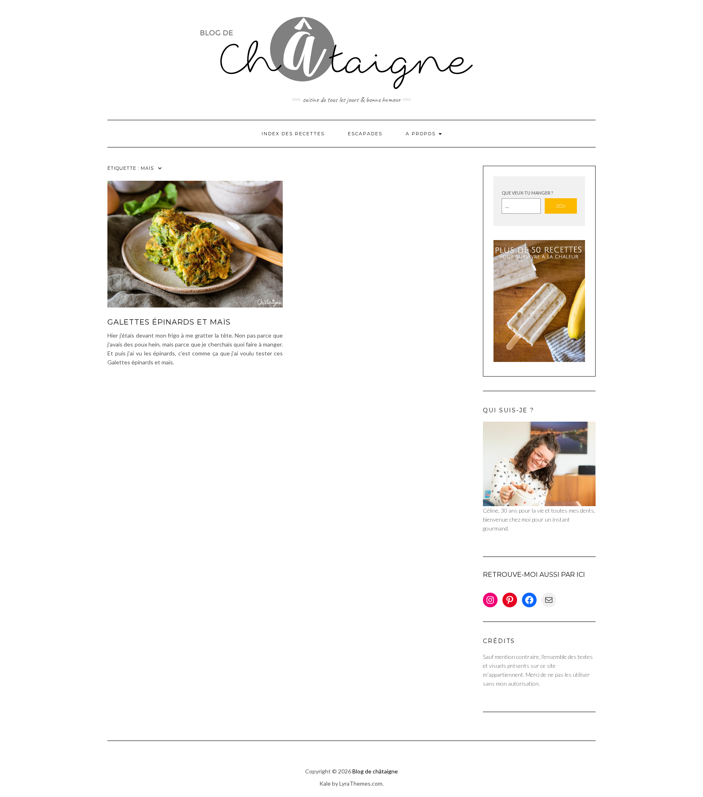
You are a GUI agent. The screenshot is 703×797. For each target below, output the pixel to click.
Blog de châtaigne (375, 771)
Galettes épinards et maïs (169, 322)
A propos (422, 133)
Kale (325, 783)
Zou (560, 205)
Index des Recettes (293, 133)
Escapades (365, 133)
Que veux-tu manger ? (527, 192)
